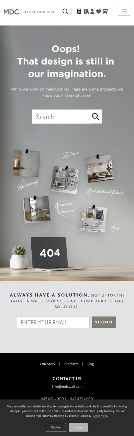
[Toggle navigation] (124, 11)
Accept (78, 427)
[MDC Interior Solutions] (29, 11)
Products (71, 363)
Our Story (47, 363)
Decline (55, 427)
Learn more (100, 415)
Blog (90, 363)
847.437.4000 (52, 398)
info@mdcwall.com (67, 386)
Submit (104, 322)
